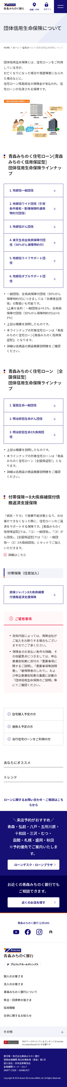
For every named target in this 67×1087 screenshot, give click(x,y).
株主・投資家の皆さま (18, 1000)
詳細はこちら (17, 554)
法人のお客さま (13, 984)
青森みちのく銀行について (20, 992)
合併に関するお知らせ (18, 1015)
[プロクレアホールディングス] (33, 965)
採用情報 (9, 1008)
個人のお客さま (13, 976)
